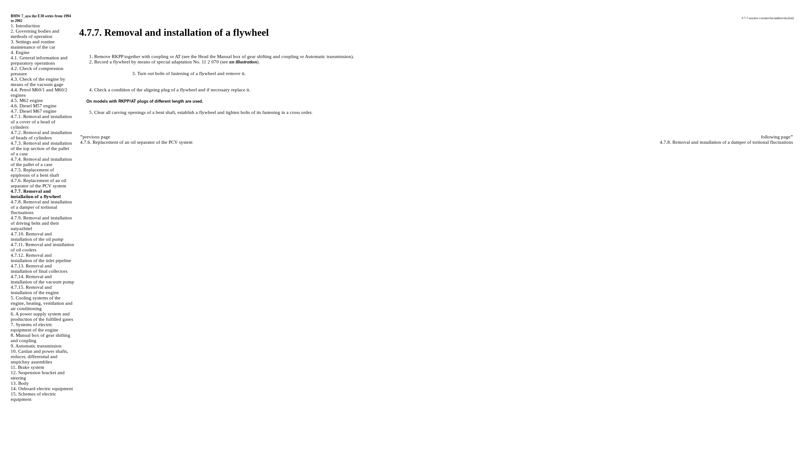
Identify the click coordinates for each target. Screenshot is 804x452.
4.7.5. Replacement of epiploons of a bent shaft (35, 172)
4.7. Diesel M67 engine (34, 111)
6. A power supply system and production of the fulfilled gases (42, 316)
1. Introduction (25, 25)
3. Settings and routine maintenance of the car (33, 44)
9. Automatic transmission (36, 345)
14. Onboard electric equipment (42, 388)
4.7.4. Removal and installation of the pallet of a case (41, 162)
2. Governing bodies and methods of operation (35, 34)
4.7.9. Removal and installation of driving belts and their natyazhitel (41, 223)
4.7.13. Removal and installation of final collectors (39, 268)
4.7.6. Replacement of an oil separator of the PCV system (38, 183)
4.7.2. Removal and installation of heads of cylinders (41, 135)
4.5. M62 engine (27, 100)
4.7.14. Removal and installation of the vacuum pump (42, 279)
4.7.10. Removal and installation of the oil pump (37, 236)
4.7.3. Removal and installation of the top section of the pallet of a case (41, 148)
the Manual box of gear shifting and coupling (254, 56)
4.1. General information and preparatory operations (39, 60)
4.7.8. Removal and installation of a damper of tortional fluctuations (41, 207)
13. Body (20, 383)
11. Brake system (27, 367)
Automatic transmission (328, 56)
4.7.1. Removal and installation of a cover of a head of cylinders (41, 122)
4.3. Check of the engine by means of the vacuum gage (38, 82)
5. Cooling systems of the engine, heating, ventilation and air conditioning (42, 303)
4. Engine (20, 52)
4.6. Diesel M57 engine (34, 105)
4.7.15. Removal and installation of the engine (35, 290)
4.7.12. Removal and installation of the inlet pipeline (41, 258)
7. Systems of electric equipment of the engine (34, 327)
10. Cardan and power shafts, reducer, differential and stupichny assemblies (39, 356)
